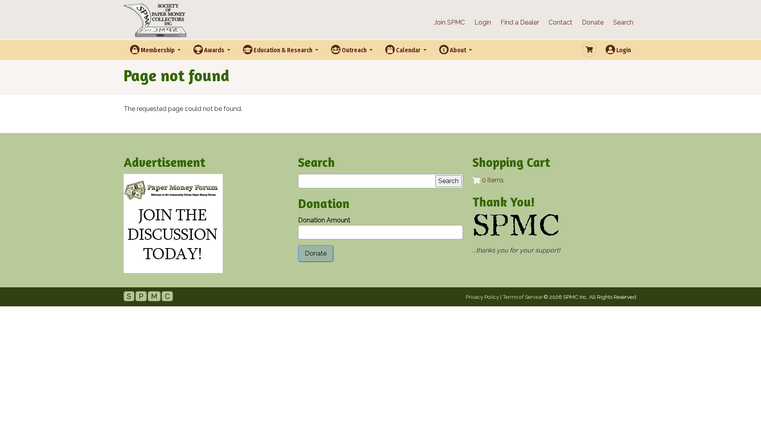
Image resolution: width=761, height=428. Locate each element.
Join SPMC (449, 22)
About (458, 50)
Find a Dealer (520, 22)
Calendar (408, 50)
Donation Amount (324, 220)
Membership (158, 50)
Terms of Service (522, 297)
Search (623, 22)
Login (482, 22)
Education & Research (283, 50)
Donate (593, 22)
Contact (560, 22)
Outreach (354, 50)
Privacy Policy (482, 297)
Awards (214, 50)
